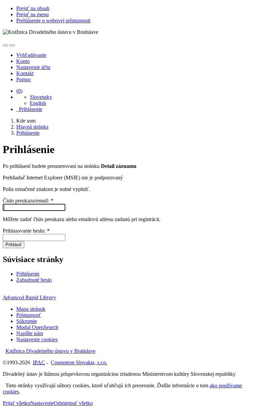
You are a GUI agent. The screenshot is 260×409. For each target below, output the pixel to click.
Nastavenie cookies (37, 339)
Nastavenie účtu (33, 67)
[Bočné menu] (5, 45)
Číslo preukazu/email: (28, 200)
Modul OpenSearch (37, 327)
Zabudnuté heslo (34, 280)
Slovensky (41, 97)
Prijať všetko (16, 403)
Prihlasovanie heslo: (26, 231)
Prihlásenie (29, 109)
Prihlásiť (13, 244)
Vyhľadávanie (31, 55)
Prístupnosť (28, 315)
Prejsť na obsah (32, 8)
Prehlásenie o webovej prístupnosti (53, 20)
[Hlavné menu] (12, 45)
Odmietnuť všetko (73, 403)
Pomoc (23, 79)
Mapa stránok (30, 309)
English (38, 103)
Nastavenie (42, 403)
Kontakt (25, 73)
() (19, 91)
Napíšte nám (29, 333)
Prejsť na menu (32, 14)
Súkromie (26, 321)
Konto (23, 61)
